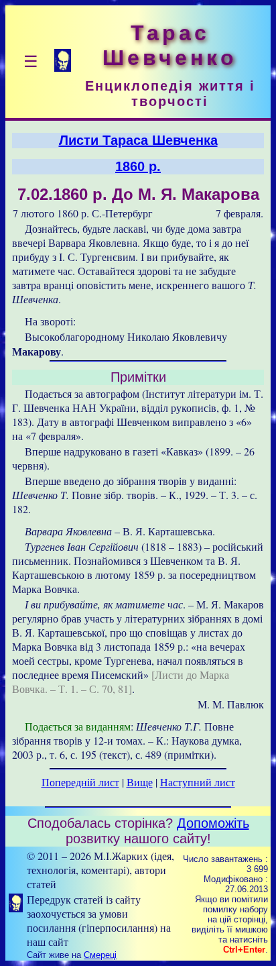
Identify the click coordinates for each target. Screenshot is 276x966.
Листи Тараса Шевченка (138, 140)
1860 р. (138, 166)
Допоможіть (213, 823)
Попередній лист (80, 782)
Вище (140, 782)
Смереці (100, 955)
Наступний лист (197, 782)
